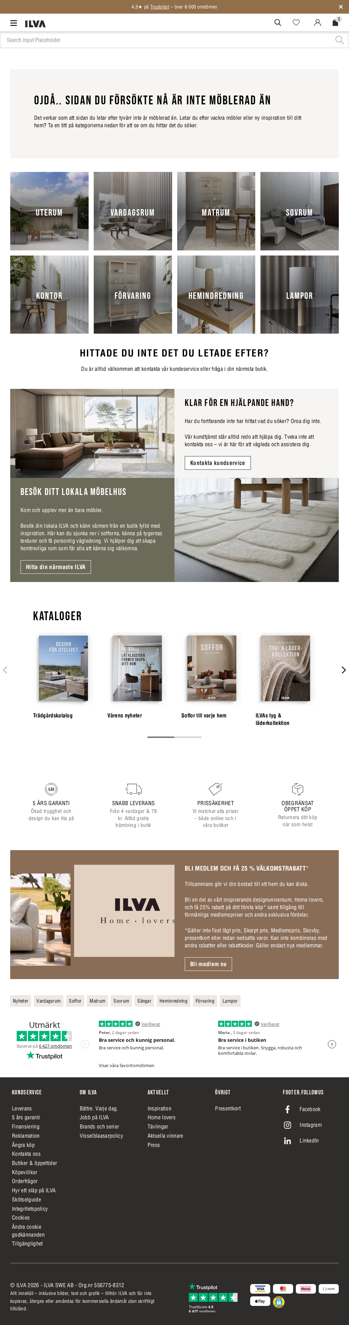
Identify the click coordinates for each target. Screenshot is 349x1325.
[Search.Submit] (277, 22)
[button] (279, 1302)
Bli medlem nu (208, 964)
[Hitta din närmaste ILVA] (256, 530)
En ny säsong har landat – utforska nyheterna (174, 7)
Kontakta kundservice (217, 463)
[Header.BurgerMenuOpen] (15, 22)
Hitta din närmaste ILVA (56, 567)
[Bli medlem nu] (92, 914)
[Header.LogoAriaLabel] (35, 23)
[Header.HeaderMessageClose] (341, 7)
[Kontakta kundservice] (92, 433)
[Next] (343, 670)
